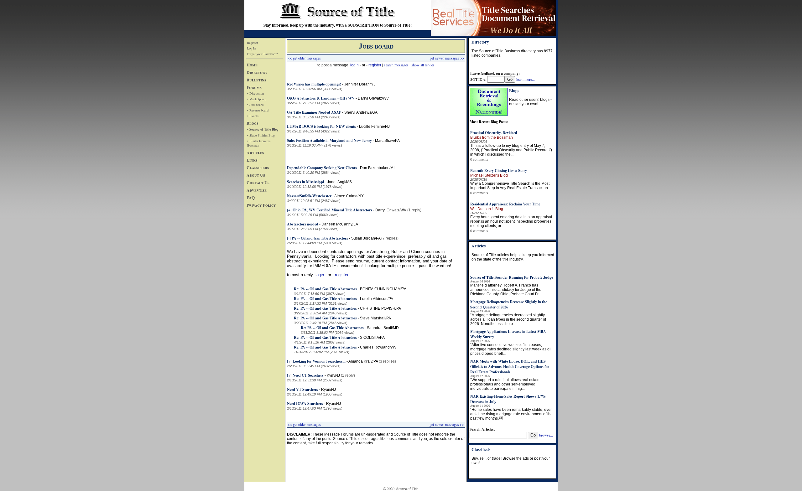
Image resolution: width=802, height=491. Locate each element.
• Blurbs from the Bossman (259, 143)
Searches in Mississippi (305, 181)
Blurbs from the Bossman (491, 137)
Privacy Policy (261, 205)
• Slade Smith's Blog (261, 135)
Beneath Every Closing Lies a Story (498, 170)
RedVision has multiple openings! (314, 84)
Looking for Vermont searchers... (319, 361)
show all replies (423, 64)
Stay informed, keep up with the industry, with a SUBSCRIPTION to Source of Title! (337, 25)
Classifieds (258, 167)
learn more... (525, 79)
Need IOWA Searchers (305, 403)
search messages (396, 64)
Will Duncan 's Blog (486, 209)
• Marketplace (256, 99)
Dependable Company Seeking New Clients (322, 167)
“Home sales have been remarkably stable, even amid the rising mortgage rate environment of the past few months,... (511, 414)
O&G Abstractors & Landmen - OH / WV (321, 98)
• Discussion (255, 93)
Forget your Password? (262, 54)
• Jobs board (255, 104)
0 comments (479, 159)
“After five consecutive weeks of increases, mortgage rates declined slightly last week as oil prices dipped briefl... (510, 349)
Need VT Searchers (302, 389)
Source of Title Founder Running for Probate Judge (511, 277)
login (354, 65)
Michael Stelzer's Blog (489, 175)
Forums (254, 87)
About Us (256, 175)
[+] (289, 209)
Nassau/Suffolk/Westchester (309, 196)
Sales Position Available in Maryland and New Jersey (329, 140)
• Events (252, 116)
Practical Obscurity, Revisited (493, 132)
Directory (257, 72)
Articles (255, 152)
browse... (546, 434)
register (374, 65)
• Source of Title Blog (262, 129)
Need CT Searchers (308, 375)
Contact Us (258, 182)
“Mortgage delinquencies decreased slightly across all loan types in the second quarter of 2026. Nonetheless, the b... (508, 319)
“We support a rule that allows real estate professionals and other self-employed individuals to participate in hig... (504, 384)
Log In (251, 48)
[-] (289, 237)
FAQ (251, 197)
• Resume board (257, 110)
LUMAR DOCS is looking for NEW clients (321, 126)
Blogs (252, 123)
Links (252, 160)
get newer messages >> (447, 57)
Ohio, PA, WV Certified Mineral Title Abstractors (332, 210)
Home (252, 65)
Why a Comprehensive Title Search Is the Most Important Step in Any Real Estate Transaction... (510, 185)
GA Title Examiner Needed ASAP (314, 112)
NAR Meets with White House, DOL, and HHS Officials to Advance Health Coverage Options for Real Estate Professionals (509, 367)
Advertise (257, 190)
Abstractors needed (302, 224)
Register (252, 42)
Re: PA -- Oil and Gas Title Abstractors (325, 289)
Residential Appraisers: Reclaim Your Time (505, 204)
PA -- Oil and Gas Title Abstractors (320, 238)
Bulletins (256, 80)
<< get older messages (304, 57)
